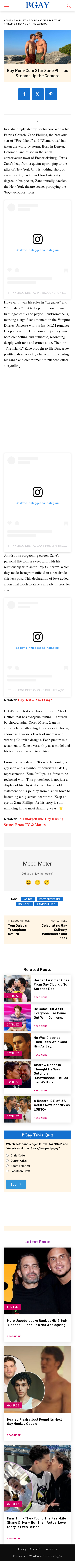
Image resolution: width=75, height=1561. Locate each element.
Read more (41, 997)
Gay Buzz (20, 20)
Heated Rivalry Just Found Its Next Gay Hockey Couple (34, 1421)
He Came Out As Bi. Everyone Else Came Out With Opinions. (50, 1013)
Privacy (22, 1549)
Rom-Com (24, 904)
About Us (51, 1549)
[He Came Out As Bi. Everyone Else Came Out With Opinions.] (17, 1017)
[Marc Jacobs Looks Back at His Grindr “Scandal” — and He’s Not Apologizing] (37, 1281)
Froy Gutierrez (49, 899)
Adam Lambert (20, 1165)
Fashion (12, 1306)
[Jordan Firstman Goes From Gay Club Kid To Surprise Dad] (17, 988)
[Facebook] (24, 94)
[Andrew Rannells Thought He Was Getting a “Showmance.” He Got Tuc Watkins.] (17, 1074)
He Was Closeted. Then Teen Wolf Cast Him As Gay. (50, 1041)
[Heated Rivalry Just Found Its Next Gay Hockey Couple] (37, 1379)
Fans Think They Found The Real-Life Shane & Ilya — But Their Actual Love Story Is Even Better (36, 1522)
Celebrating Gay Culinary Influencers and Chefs (54, 931)
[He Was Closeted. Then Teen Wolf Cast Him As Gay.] (17, 1046)
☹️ (47, 882)
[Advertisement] (37, 413)
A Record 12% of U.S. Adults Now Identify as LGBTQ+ (52, 1104)
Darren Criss (19, 1160)
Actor (28, 899)
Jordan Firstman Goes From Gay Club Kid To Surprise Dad (51, 984)
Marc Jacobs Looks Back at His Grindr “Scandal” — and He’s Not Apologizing (37, 1322)
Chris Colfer (18, 1155)
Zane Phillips (46, 904)
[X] (38, 94)
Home (7, 20)
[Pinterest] (51, 94)
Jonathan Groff (20, 1171)
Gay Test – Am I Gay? (35, 699)
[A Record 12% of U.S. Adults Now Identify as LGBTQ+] (17, 1109)
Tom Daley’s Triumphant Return (17, 929)
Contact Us (36, 1549)
